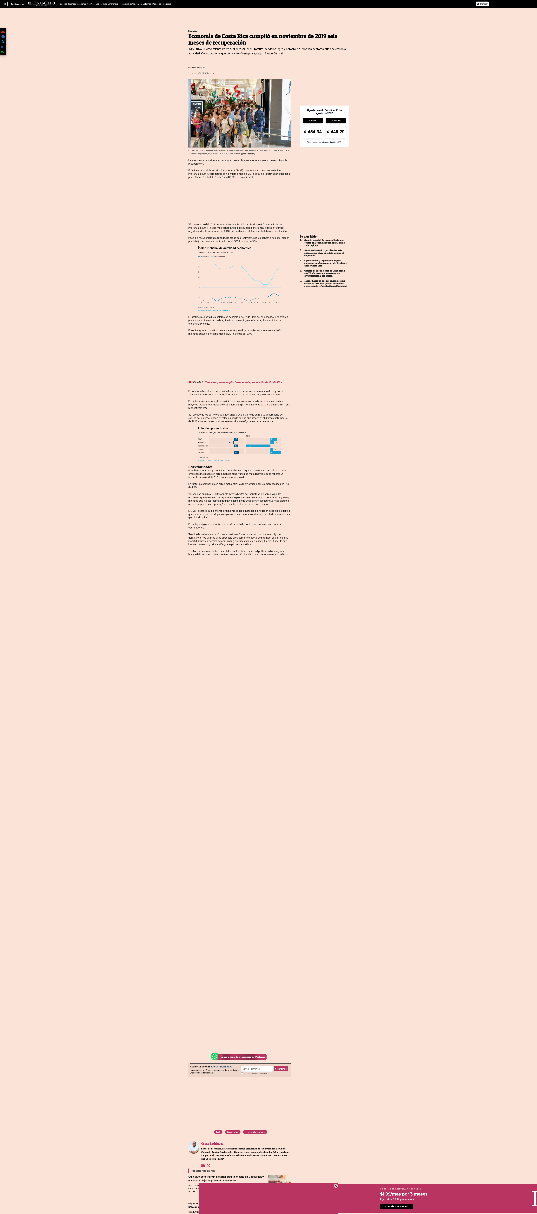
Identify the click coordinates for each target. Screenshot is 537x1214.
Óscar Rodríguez (198, 68)
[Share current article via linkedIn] (3, 46)
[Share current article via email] (3, 32)
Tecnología (124, 4)
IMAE (218, 1132)
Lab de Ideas (101, 4)
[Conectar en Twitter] (208, 1165)
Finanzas (72, 4)
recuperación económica (255, 1132)
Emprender (113, 4)
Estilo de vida (136, 4)
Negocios (63, 4)
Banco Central (232, 1132)
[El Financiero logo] (41, 3)
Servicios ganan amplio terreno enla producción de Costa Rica (243, 382)
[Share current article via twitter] (3, 41)
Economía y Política (86, 4)
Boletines (147, 4)
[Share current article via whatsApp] (3, 51)
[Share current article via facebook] (3, 36)
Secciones (16, 4)
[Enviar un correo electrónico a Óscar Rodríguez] (203, 1165)
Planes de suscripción (161, 4)
